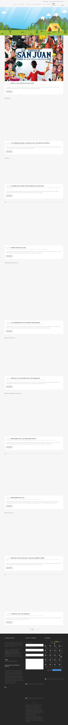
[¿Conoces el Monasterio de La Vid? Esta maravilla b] (52, 647)
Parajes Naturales (32, 187)
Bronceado (22, 187)
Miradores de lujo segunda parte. (23, 438)
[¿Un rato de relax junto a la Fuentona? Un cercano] (56, 657)
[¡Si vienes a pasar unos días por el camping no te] (56, 661)
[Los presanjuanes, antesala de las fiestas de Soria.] (34, 119)
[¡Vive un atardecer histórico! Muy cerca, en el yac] (61, 657)
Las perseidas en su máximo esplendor (25, 322)
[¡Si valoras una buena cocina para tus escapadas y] (56, 666)
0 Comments (37, 84)
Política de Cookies (13, 661)
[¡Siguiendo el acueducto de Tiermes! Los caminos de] (61, 647)
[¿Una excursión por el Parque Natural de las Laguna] (61, 661)
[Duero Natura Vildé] (34, 224)
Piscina (37, 187)
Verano (24, 84)
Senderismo (27, 440)
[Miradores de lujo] (34, 474)
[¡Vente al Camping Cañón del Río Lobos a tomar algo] (52, 661)
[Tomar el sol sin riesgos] (34, 593)
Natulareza (27, 187)
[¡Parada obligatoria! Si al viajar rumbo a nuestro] (61, 652)
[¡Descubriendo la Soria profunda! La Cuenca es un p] (47, 661)
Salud (32, 559)
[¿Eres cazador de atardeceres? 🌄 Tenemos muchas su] (56, 647)
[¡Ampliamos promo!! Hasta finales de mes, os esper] (52, 666)
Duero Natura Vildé (18, 247)
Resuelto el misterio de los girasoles (25, 378)
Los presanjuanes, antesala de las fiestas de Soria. (30, 143)
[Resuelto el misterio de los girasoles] (34, 356)
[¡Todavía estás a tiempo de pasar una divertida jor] (52, 657)
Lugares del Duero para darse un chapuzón (27, 186)
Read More (9, 91)
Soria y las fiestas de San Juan (22, 83)
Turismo (41, 187)
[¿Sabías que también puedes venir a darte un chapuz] (47, 657)
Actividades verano (16, 84)
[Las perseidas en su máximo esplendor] (34, 291)
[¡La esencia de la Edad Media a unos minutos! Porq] (47, 666)
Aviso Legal (7, 661)
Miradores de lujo (17, 497)
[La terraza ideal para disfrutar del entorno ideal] (47, 647)
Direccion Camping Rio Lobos (26, 615)
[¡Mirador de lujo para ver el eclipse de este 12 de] (56, 652)
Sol (39, 187)
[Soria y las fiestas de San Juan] (34, 58)
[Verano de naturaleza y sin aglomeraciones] (34, 534)
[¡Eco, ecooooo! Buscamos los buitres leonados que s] (61, 666)
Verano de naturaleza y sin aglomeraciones (27, 558)
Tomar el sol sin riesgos (20, 614)
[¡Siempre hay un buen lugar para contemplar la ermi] (52, 652)
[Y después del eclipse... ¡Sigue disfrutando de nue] (47, 652)
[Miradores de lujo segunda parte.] (34, 415)
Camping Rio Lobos (30, 84)
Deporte (21, 249)
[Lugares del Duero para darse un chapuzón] (34, 171)
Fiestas (21, 84)
